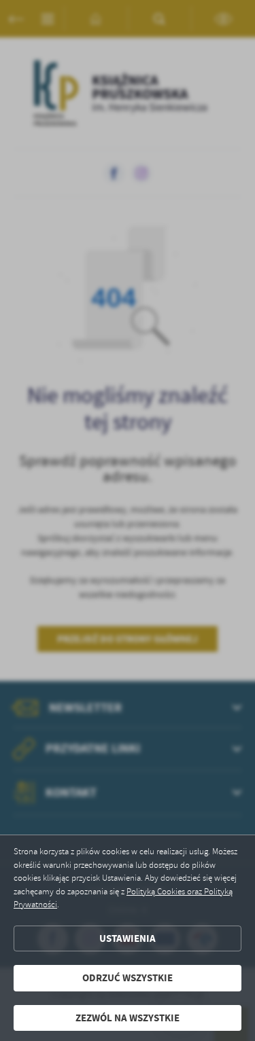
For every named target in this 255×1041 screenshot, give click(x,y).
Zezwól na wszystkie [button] (127, 1018)
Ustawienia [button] (127, 938)
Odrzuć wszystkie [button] (127, 978)
